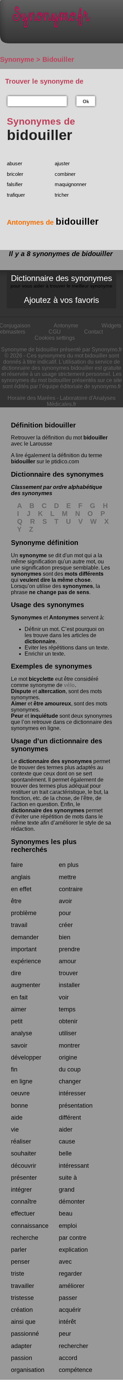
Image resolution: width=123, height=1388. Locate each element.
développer (26, 1057)
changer (70, 1081)
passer (68, 1297)
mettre (67, 877)
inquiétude (44, 716)
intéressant (74, 1165)
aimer (18, 1009)
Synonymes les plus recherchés (44, 845)
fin (14, 1069)
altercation (52, 691)
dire (16, 973)
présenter (24, 1177)
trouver (68, 973)
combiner (65, 174)
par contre (72, 1237)
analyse (21, 1033)
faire (17, 864)
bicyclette (41, 679)
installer (69, 985)
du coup (70, 1069)
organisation (27, 1369)
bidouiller (95, 437)
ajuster (62, 163)
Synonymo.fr (66, 19)
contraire (71, 889)
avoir (65, 901)
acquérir (70, 1309)
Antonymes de (53, 222)
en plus (69, 864)
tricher (62, 195)
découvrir (23, 1165)
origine (68, 1057)
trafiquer (16, 195)
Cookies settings (55, 338)
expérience (26, 961)
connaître (24, 1201)
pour (65, 913)
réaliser (21, 1141)
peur (65, 1333)
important (24, 949)
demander (25, 937)
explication (73, 1249)
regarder (70, 1273)
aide (17, 1117)
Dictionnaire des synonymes (61, 281)
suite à (68, 1177)
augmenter (25, 985)
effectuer (23, 1213)
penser (20, 1261)
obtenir (68, 1021)
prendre (69, 949)
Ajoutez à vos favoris (61, 300)
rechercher (73, 1346)
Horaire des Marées (31, 398)
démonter (72, 1201)
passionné (25, 1333)
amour (67, 961)
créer (66, 925)
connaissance (30, 1225)
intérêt (67, 1321)
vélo (69, 685)
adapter (21, 1346)
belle (65, 1153)
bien (64, 937)
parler (19, 1249)
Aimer (18, 703)
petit (17, 1021)
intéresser (72, 1093)
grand (66, 1189)
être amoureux (52, 703)
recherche (24, 1237)
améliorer (71, 1285)
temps (67, 1009)
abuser (14, 163)
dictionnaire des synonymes (55, 761)
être (16, 901)
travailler (22, 1285)
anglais (20, 877)
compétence (75, 1369)
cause (67, 1141)
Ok (86, 101)
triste (17, 1273)
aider (65, 1129)
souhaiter (23, 1153)
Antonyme (66, 325)
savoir (19, 1045)
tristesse (22, 1297)
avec (65, 1261)
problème (24, 913)
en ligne (21, 1081)
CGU (55, 332)
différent (70, 1117)
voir (64, 997)
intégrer (21, 1189)
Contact (93, 332)
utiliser (68, 1033)
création (22, 1309)
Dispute (21, 691)
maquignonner (70, 184)
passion (21, 1358)
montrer (69, 1045)
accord (68, 1358)
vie (15, 1129)
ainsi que (23, 1321)
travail (19, 925)
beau (65, 1213)
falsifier (15, 184)
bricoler (15, 174)
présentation (76, 1105)
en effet (21, 889)
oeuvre (20, 1093)
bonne (19, 1105)
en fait (19, 997)
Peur (17, 716)
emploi (68, 1225)
